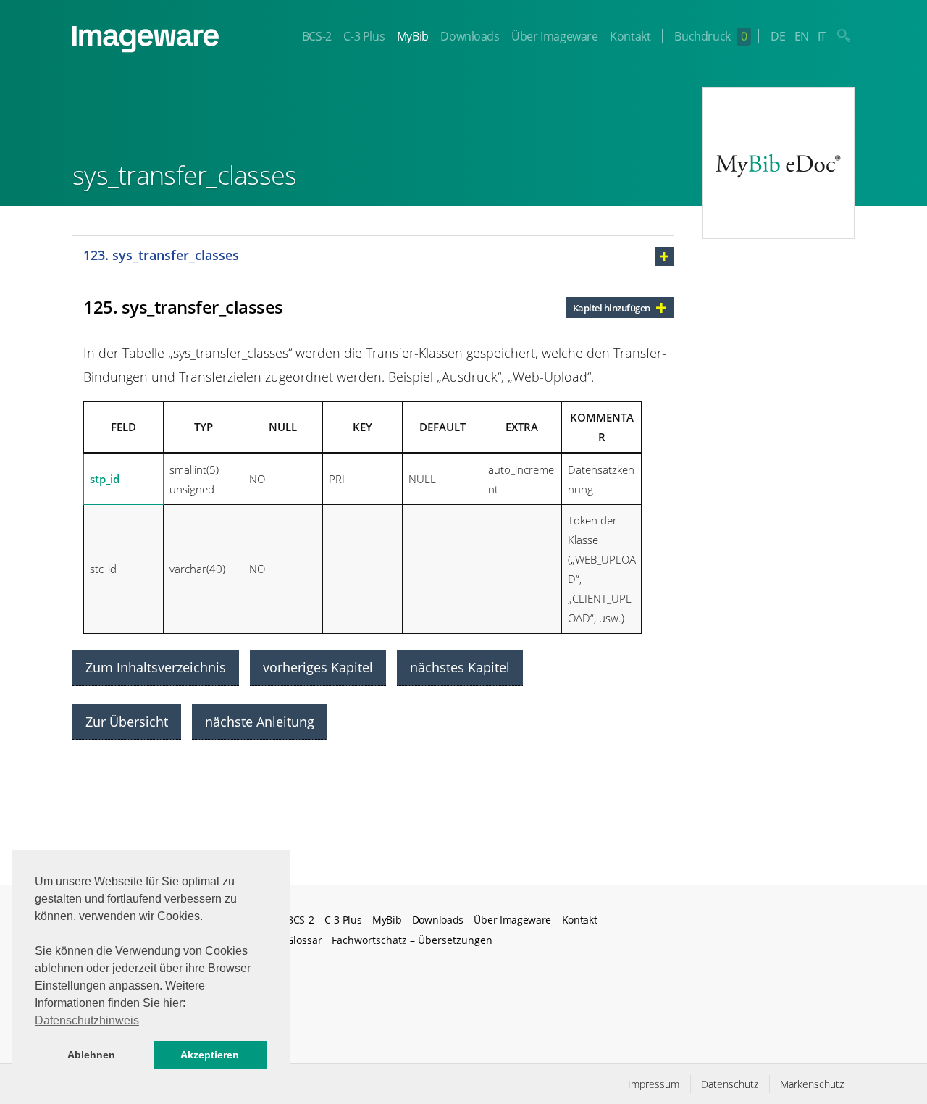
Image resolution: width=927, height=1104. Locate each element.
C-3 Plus (364, 36)
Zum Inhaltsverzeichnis (155, 667)
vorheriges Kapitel (318, 667)
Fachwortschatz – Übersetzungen (412, 940)
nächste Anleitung (259, 721)
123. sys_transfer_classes (161, 255)
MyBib (413, 36)
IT (822, 36)
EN (801, 36)
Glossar (304, 940)
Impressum (653, 1084)
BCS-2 (317, 36)
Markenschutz (812, 1084)
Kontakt (630, 36)
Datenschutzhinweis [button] (87, 1020)
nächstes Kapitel (460, 667)
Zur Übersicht (126, 721)
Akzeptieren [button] (209, 1055)
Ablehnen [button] (91, 1055)
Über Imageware (554, 36)
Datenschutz (729, 1084)
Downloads (469, 36)
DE (778, 36)
